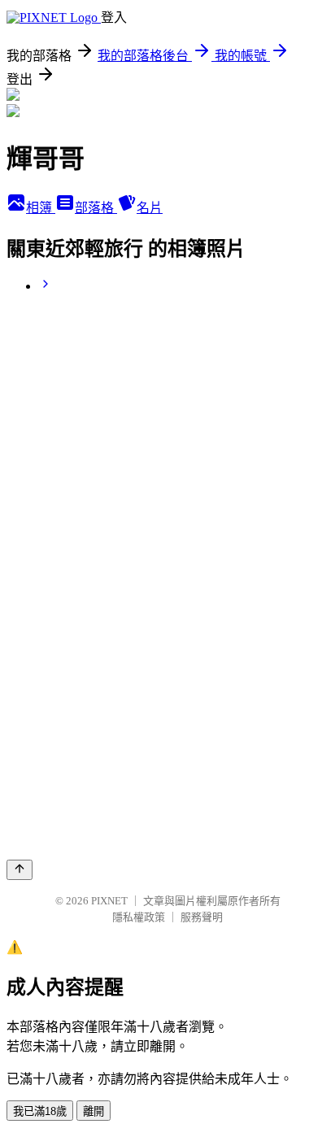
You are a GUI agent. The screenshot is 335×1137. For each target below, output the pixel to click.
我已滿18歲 (40, 1111)
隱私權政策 (138, 917)
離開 (93, 1111)
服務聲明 (202, 917)
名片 (150, 208)
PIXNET (109, 901)
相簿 (40, 208)
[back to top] (20, 870)
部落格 (96, 208)
